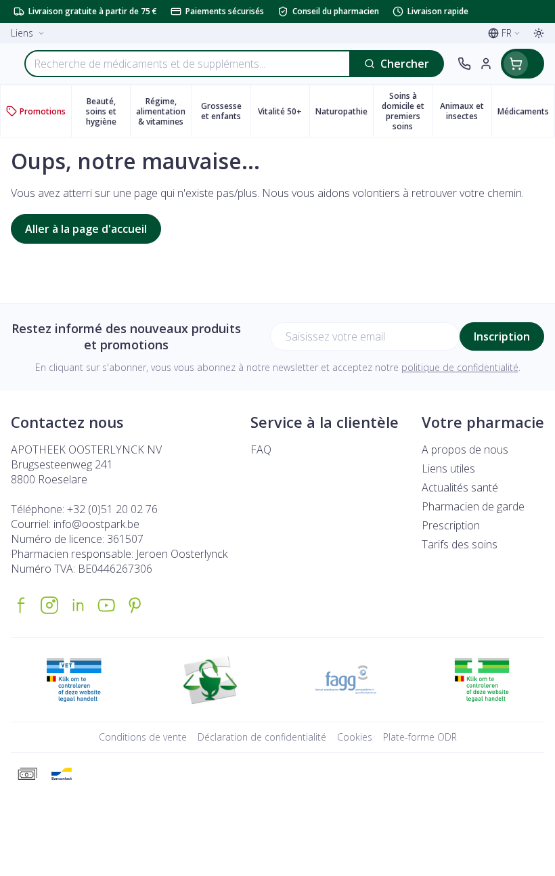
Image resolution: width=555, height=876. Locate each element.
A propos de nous (465, 449)
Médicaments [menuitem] (525, 114)
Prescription (451, 525)
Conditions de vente (143, 736)
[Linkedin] (78, 605)
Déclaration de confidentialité (262, 736)
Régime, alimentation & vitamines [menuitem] (163, 111)
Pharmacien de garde (473, 506)
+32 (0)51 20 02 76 (112, 509)
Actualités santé (460, 487)
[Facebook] (21, 605)
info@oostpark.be (96, 524)
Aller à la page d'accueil (86, 228)
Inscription (502, 336)
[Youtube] (106, 605)
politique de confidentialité (459, 367)
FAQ (260, 449)
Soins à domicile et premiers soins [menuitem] (407, 111)
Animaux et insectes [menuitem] (465, 111)
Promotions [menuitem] (43, 111)
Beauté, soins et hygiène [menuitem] (108, 111)
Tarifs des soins (459, 544)
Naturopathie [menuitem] (344, 114)
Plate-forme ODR (420, 736)
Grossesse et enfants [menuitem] (225, 111)
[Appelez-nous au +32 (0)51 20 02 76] (464, 63)
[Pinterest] (135, 605)
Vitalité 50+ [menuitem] (283, 114)
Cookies (354, 736)
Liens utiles (448, 468)
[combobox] (187, 63)
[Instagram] (49, 605)
